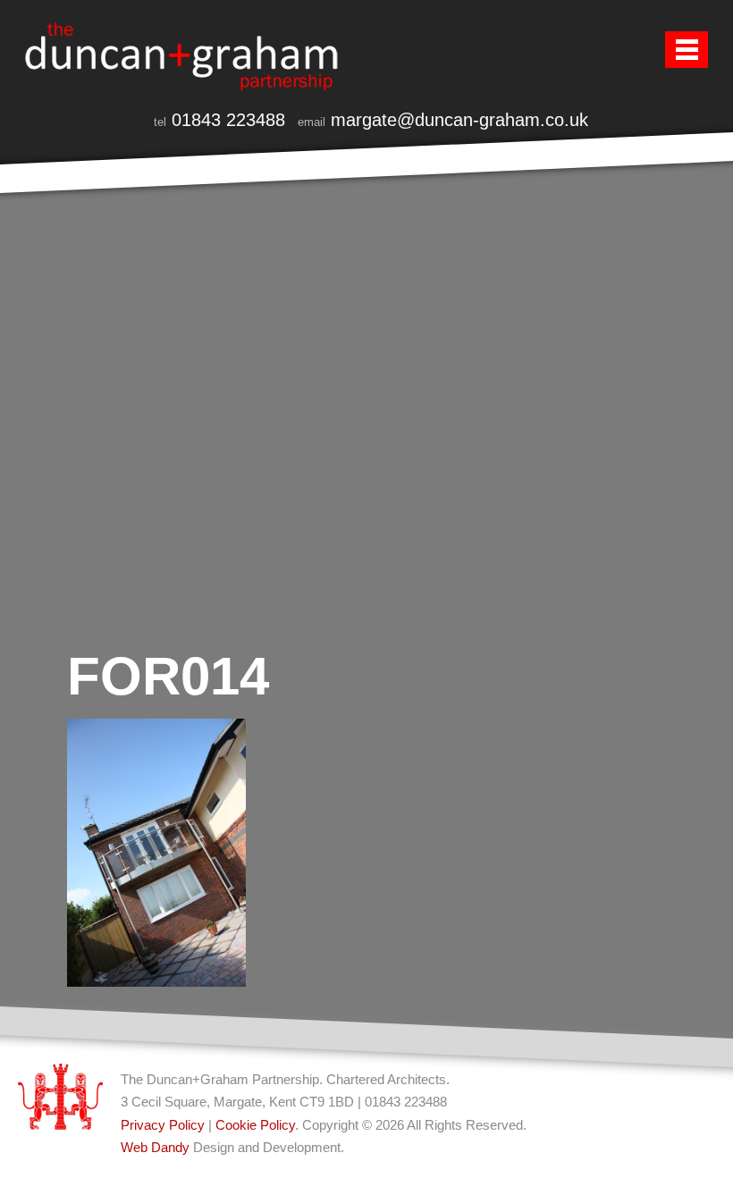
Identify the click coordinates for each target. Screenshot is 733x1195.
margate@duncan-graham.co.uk (459, 120)
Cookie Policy (255, 1124)
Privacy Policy (163, 1124)
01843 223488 (228, 120)
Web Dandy (155, 1147)
